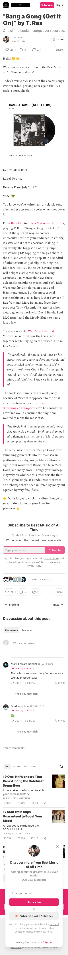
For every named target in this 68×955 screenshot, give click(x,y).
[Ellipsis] (63, 664)
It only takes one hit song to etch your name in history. (23, 792)
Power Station (37, 223)
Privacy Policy (45, 931)
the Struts (57, 223)
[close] (57, 846)
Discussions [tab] (31, 766)
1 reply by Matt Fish (26, 693)
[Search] (61, 766)
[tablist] (18, 630)
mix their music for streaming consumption (30, 405)
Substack (16, 947)
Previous (14, 604)
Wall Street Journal (41, 331)
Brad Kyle (17, 706)
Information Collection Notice (41, 562)
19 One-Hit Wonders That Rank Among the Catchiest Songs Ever (23, 781)
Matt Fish (17, 37)
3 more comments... (14, 748)
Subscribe (47, 5)
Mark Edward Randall (24, 664)
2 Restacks (45, 579)
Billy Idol (17, 223)
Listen (60, 39)
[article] (34, 790)
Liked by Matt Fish (23, 668)
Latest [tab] (16, 766)
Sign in (60, 5)
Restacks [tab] (27, 630)
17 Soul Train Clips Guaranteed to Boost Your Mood (22, 816)
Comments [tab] (11, 630)
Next (56, 604)
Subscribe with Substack (36, 916)
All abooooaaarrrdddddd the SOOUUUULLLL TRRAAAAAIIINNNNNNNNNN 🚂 (23, 827)
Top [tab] (7, 766)
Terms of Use (52, 558)
